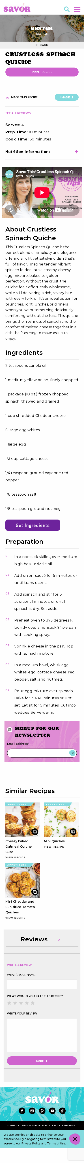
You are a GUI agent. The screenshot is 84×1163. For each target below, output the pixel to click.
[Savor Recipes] (17, 7)
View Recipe (15, 857)
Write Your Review (22, 1013)
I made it (66, 97)
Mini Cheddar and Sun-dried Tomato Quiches (20, 907)
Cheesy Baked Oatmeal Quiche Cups (18, 846)
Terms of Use (56, 1143)
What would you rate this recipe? (35, 996)
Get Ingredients (33, 525)
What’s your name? (22, 974)
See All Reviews (18, 113)
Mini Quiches (54, 841)
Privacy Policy (31, 1143)
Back (43, 45)
